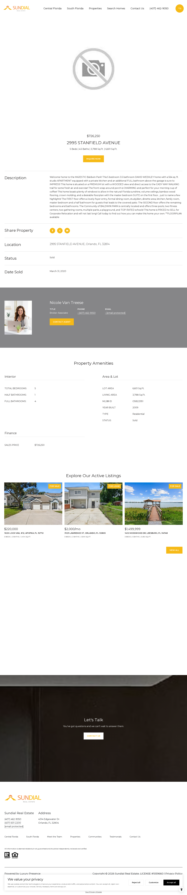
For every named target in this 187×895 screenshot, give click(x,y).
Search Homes (116, 8)
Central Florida (53, 8)
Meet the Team (54, 836)
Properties (95, 8)
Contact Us (137, 8)
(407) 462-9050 (159, 8)
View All (174, 550)
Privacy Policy (173, 873)
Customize (153, 882)
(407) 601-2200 (13, 823)
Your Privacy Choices (93, 892)
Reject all (136, 882)
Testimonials (115, 836)
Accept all (171, 882)
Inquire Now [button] (93, 159)
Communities (94, 836)
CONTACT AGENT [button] (62, 322)
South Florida (75, 8)
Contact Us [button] (93, 736)
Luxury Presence (30, 873)
